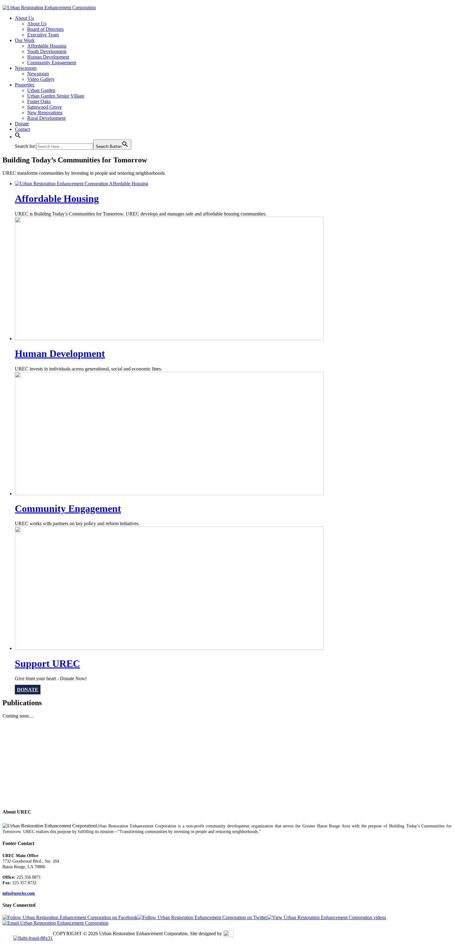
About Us (24, 18)
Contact (22, 129)
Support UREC (47, 663)
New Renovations (44, 112)
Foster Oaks (39, 101)
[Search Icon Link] (18, 136)
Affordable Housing (46, 45)
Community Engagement (51, 62)
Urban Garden (41, 90)
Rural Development (46, 118)
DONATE (27, 689)
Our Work (25, 40)
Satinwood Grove (44, 107)
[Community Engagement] (169, 493)
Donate (22, 123)
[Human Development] (169, 338)
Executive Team (43, 34)
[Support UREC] (169, 648)
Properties (24, 84)
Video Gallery (41, 79)
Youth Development (46, 51)
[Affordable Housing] (81, 183)
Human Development (48, 57)
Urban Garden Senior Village (55, 95)
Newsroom (25, 68)
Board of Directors (45, 29)
